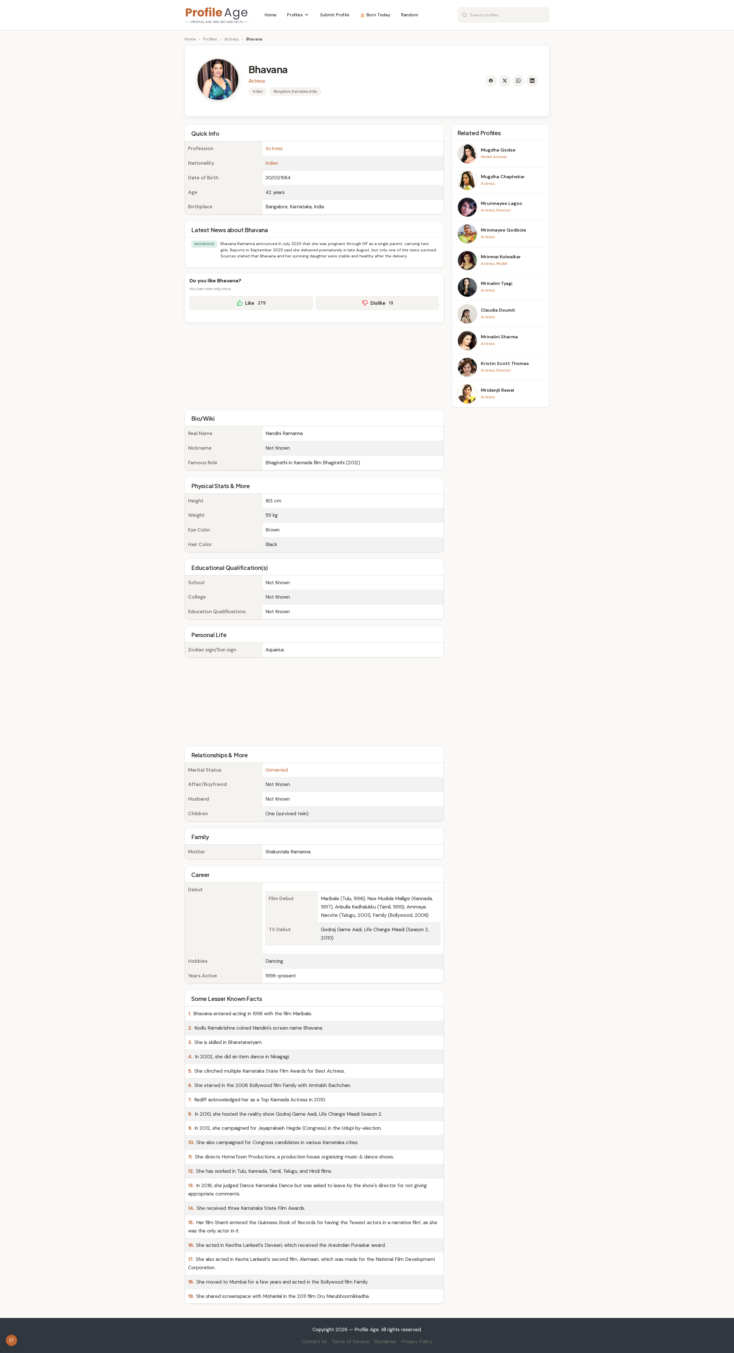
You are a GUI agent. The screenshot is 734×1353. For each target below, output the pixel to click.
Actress (232, 39)
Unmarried (277, 770)
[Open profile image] (217, 79)
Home (190, 39)
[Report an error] (11, 1340)
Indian (272, 163)
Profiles (210, 39)
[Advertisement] (314, 365)
